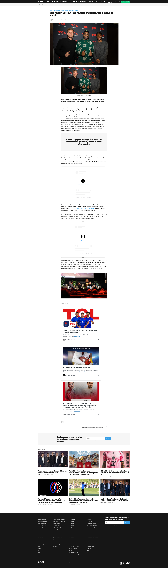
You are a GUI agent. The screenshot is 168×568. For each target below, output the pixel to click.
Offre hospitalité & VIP (73, 552)
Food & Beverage (75, 469)
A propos (39, 564)
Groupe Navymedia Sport (92, 537)
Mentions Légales (92, 564)
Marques (39, 539)
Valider (107, 438)
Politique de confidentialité (102, 564)
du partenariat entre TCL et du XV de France (81, 208)
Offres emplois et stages (43, 527)
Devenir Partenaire (73, 539)
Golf (73, 497)
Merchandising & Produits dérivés (60, 532)
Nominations (56, 534)
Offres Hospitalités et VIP (92, 525)
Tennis (52, 469)
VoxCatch (89, 544)
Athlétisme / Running (56, 10)
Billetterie (89, 519)
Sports (72, 517)
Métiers (55, 546)
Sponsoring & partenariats (74, 10)
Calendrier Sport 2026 (42, 521)
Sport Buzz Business (42, 517)
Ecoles (39, 552)
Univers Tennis (90, 542)
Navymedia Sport (71, 562)
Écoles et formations (42, 523)
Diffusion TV (89, 521)
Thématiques (90, 517)
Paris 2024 (66, 10)
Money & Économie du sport (80, 497)
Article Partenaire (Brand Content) (76, 544)
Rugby (47, 497)
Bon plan (70, 550)
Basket (72, 523)
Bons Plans (40, 532)
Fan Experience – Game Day (59, 519)
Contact (86, 564)
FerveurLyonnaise (90, 546)
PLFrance (89, 548)
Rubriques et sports (42, 519)
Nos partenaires (59, 564)
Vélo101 (88, 539)
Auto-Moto (43, 497)
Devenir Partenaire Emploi (74, 542)
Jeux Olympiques (82, 469)
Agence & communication (45, 469)
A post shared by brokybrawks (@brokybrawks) (83, 253)
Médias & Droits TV (57, 527)
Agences (40, 550)
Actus (51, 10)
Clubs (39, 546)
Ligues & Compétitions (42, 544)
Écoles (54, 539)
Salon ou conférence (73, 548)
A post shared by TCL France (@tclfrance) (83, 197)
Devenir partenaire (51, 564)
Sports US (115, 469)
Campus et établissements (58, 542)
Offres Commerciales (91, 527)
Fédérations (40, 542)
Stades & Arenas (106, 497)
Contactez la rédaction (79, 564)
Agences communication (43, 525)
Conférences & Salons (91, 523)
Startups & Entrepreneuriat (59, 521)
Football (62, 10)
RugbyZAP (89, 552)
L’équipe (72, 564)
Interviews (40, 529)
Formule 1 (73, 527)
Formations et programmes (59, 544)
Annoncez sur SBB (125, 1)
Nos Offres (71, 537)
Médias (39, 548)
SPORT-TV (89, 550)
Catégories (55, 517)
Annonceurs (44, 564)
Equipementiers (106, 469)
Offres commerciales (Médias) (75, 554)
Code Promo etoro (41, 534)
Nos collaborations (66, 564)
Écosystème (40, 537)
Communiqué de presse (74, 546)
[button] (38, 1)
